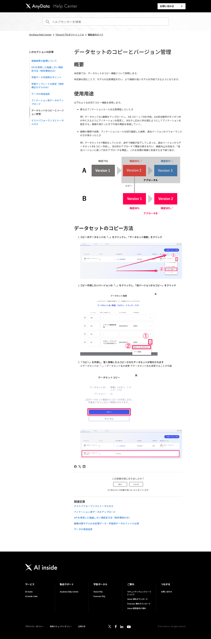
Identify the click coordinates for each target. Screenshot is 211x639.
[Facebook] (75, 466)
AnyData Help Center (40, 34)
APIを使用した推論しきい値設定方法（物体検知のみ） (47, 69)
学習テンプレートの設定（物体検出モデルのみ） (47, 85)
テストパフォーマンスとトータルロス (47, 122)
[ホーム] (51, 7)
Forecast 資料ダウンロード (138, 603)
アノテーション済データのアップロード (47, 102)
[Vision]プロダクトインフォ (70, 34)
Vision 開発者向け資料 (136, 608)
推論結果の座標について (44, 60)
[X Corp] (79, 466)
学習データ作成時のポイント (46, 77)
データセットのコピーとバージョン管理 (47, 112)
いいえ (136, 484)
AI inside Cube (31, 596)
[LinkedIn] (84, 466)
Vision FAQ (98, 591)
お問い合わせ (167, 6)
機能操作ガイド (95, 34)
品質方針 (82, 626)
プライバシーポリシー (34, 626)
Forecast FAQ (99, 596)
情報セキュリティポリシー (61, 626)
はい (120, 484)
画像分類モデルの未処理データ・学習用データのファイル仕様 (106, 523)
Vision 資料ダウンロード (137, 599)
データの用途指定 (40, 93)
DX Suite (29, 591)
